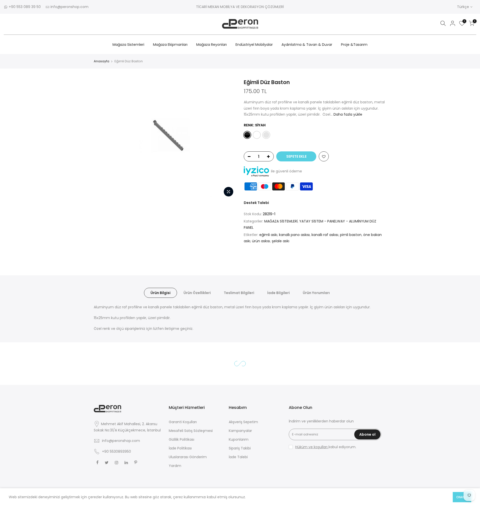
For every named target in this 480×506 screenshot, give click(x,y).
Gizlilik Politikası (181, 439)
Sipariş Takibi (240, 448)
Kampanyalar (240, 430)
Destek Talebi (256, 202)
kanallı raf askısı (325, 234)
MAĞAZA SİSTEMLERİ (281, 221)
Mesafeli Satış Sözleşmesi (191, 430)
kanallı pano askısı (294, 234)
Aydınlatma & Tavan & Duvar (307, 44)
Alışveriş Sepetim (243, 421)
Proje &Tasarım (354, 44)
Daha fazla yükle (347, 114)
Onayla (462, 497)
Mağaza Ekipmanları (170, 44)
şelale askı (280, 240)
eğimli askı (268, 234)
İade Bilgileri (278, 292)
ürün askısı (261, 240)
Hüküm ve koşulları (311, 446)
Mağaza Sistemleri (128, 44)
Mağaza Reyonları (211, 44)
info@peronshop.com (69, 6)
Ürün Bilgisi (160, 292)
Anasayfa (101, 61)
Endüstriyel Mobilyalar (254, 44)
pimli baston (351, 234)
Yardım (175, 465)
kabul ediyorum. (325, 446)
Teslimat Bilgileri (239, 292)
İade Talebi (238, 456)
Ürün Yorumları (316, 292)
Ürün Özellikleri (197, 292)
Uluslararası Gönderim (188, 456)
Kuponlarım (238, 439)
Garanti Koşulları (183, 421)
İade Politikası (180, 448)
